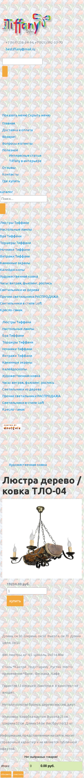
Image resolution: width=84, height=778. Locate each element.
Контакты (10, 174)
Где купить (11, 181)
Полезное (10, 150)
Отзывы (8, 167)
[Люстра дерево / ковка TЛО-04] (42, 577)
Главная (8, 123)
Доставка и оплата (17, 130)
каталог (6, 192)
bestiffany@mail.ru (20, 49)
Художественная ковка (28, 465)
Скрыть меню (39, 115)
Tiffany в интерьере (25, 161)
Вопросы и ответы (17, 143)
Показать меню (14, 115)
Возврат (9, 137)
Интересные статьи (25, 155)
